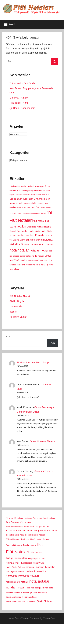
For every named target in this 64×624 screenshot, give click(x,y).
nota (13, 250)
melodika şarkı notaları (42, 244)
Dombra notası (39, 213)
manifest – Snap (40, 362)
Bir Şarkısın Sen (38, 195)
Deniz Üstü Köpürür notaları (41, 207)
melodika (47, 239)
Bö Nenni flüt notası (24, 207)
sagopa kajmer (19, 256)
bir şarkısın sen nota (25, 203)
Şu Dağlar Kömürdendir (22, 108)
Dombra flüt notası (25, 213)
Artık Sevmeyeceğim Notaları (29, 190)
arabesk (31, 186)
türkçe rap (26, 592)
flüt (49, 213)
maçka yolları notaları (15, 571)
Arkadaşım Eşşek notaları (44, 518)
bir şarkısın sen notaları (35, 535)
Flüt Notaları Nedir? (20, 296)
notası (44, 250)
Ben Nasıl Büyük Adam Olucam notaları (20, 526)
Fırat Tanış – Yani (19, 103)
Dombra (13, 213)
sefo (28, 256)
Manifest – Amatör (19, 97)
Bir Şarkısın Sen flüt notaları (19, 530)
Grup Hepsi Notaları (35, 227)
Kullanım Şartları (18, 317)
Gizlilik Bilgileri (17, 301)
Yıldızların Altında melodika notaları (21, 597)
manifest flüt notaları (35, 235)
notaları (34, 250)
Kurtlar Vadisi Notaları (15, 567)
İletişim (13, 311)
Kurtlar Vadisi (34, 231)
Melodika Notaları (20, 244)
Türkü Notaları (20, 260)
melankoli (27, 240)
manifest (21, 235)
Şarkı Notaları (45, 601)
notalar (23, 250)
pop (50, 251)
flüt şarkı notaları (16, 558)
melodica (37, 239)
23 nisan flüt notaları (18, 186)
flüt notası (39, 220)
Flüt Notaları (21, 220)
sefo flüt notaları (37, 256)
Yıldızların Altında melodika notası (31, 265)
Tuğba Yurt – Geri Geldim (23, 83)
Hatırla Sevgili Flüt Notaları (19, 563)
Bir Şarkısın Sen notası (45, 530)
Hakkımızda (16, 306)
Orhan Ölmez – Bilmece (42, 441)
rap (11, 256)
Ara (8, 336)
